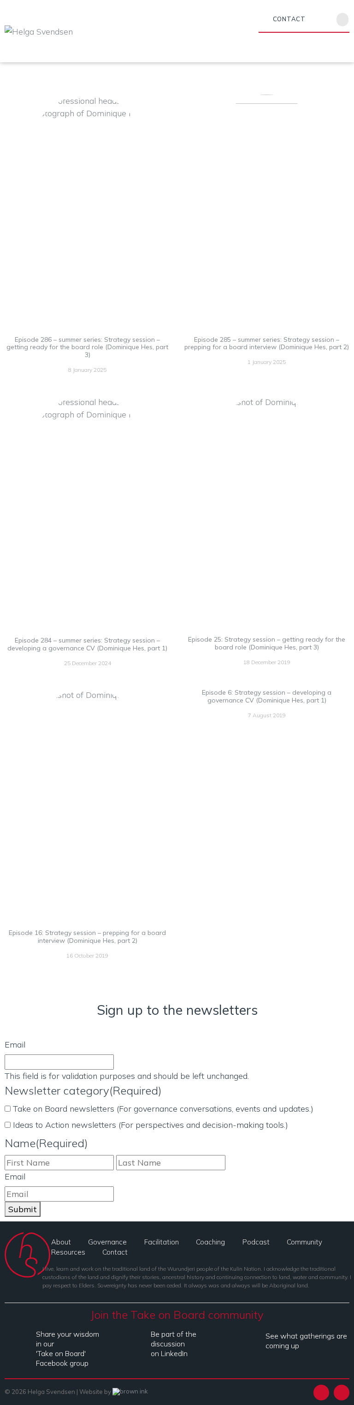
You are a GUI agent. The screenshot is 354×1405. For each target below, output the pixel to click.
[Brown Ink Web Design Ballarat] (130, 1392)
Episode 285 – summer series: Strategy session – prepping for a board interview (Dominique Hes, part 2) (266, 343)
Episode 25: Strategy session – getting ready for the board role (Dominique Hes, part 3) (266, 643)
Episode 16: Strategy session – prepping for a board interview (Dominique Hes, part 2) (87, 937)
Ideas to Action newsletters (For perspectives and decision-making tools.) (150, 1124)
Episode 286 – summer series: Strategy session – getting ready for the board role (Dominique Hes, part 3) (87, 347)
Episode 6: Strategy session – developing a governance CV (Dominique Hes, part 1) (266, 696)
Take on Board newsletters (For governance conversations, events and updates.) (163, 1108)
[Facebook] (323, 18)
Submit (22, 1209)
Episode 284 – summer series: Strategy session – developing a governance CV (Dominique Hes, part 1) (87, 644)
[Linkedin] (310, 18)
